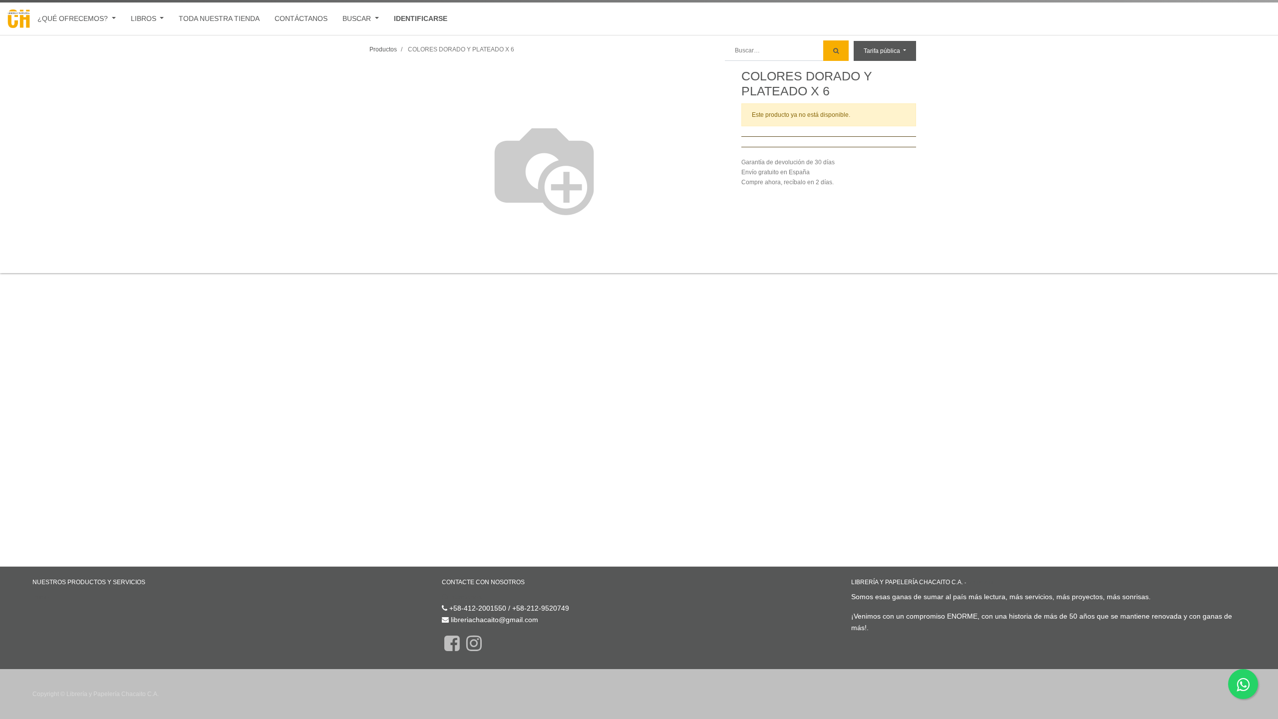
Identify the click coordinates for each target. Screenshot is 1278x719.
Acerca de (981, 582)
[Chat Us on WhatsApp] (1243, 684)
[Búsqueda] (836, 50)
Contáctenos (462, 597)
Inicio (40, 597)
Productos (383, 49)
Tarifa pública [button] (883, 50)
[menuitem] (219, 18)
